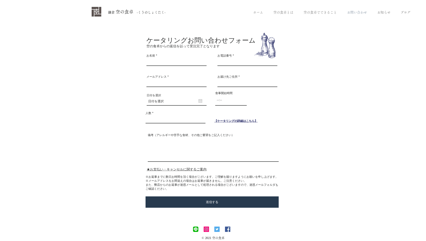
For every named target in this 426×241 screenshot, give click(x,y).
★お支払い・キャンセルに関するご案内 (177, 169)
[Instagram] (206, 229)
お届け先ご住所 (227, 76)
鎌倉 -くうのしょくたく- (137, 12)
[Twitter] (217, 229)
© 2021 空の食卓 (213, 237)
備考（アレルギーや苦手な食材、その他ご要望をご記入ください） (191, 135)
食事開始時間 (224, 93)
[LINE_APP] (195, 229)
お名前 (150, 55)
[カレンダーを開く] (200, 101)
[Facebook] (227, 229)
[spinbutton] (231, 100)
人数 (148, 113)
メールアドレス (156, 76)
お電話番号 (224, 55)
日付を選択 (154, 95)
